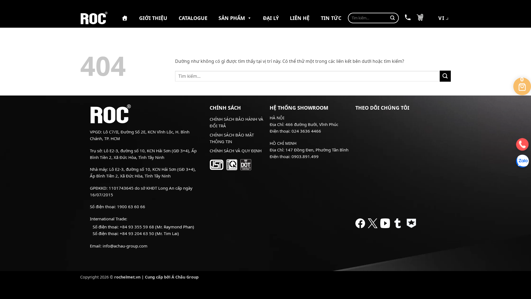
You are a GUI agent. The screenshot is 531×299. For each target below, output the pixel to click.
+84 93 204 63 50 (137, 233)
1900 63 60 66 (131, 206)
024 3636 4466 (306, 131)
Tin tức (331, 18)
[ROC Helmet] (94, 18)
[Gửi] (392, 18)
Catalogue (193, 18)
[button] (420, 18)
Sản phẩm (231, 18)
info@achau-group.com (125, 246)
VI (441, 18)
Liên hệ (299, 18)
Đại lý (271, 18)
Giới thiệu (153, 18)
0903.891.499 (305, 156)
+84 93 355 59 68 (137, 227)
